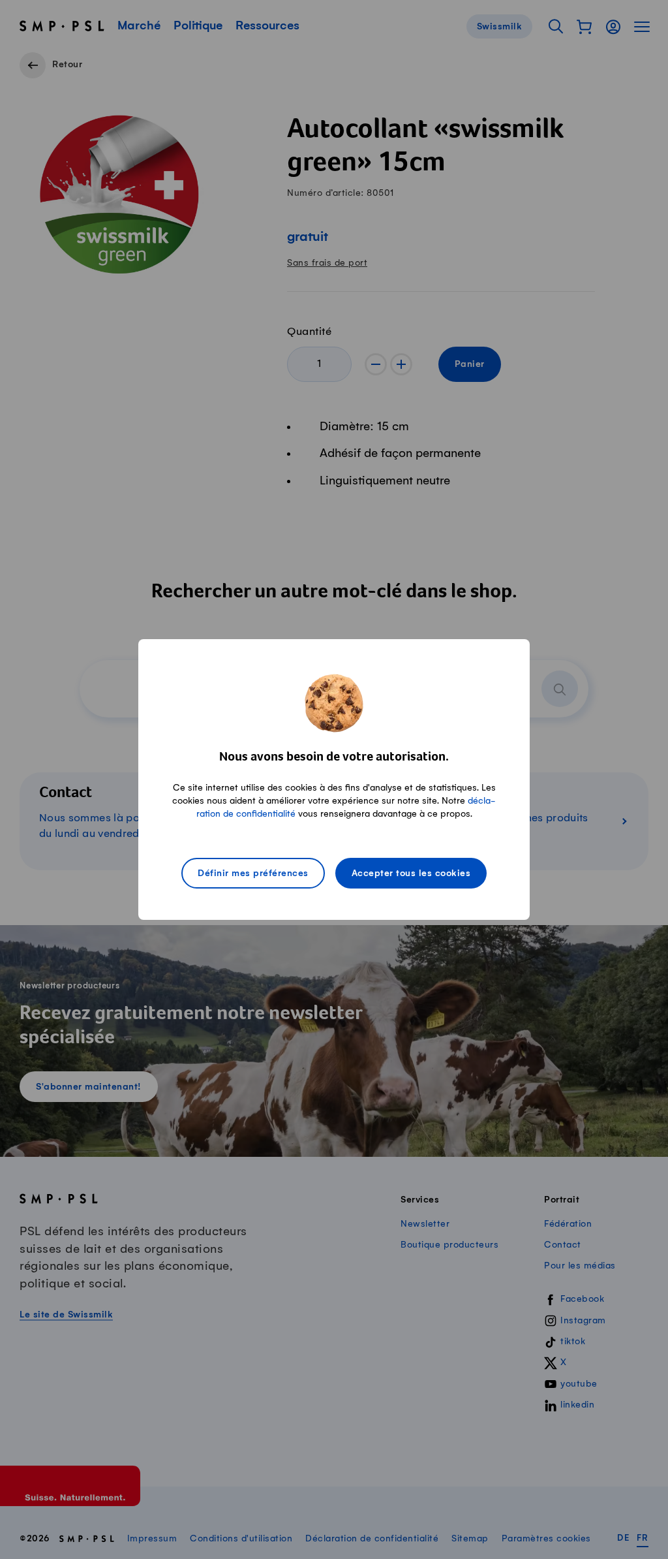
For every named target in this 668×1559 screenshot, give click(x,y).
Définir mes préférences (253, 873)
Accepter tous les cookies (411, 873)
